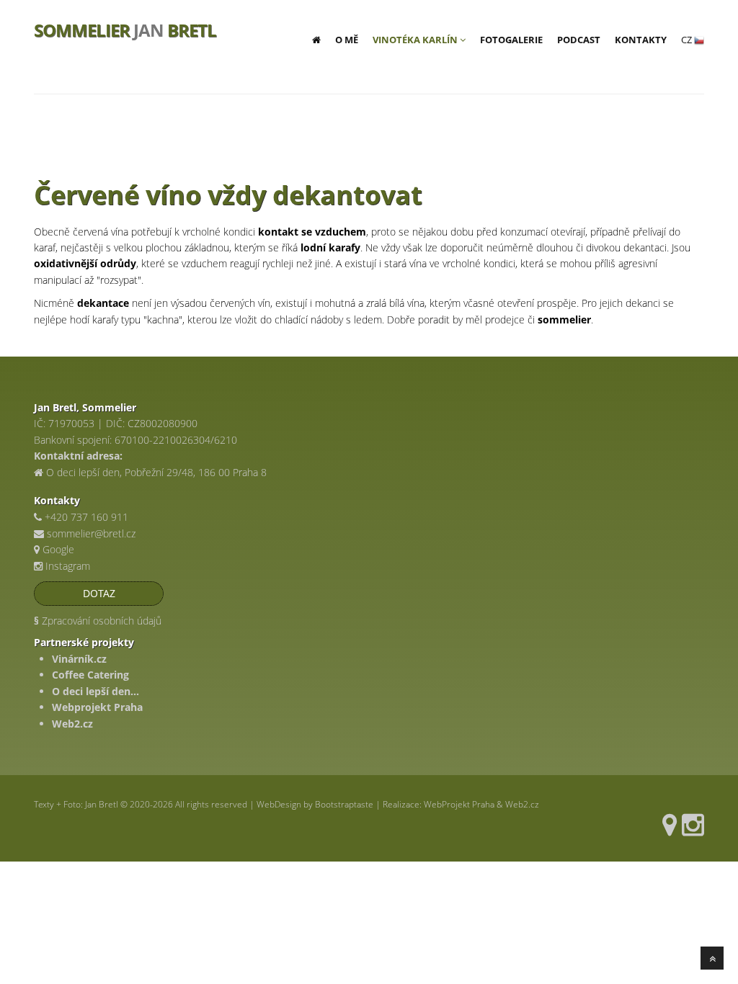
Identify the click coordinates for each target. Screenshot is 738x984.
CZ (687, 39)
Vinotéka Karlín (416, 39)
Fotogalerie (511, 39)
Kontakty (641, 39)
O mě (346, 39)
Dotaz (99, 593)
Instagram (66, 566)
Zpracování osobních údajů (97, 620)
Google (57, 549)
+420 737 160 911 (86, 517)
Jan (125, 29)
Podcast (578, 39)
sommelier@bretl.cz (91, 533)
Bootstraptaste (344, 804)
